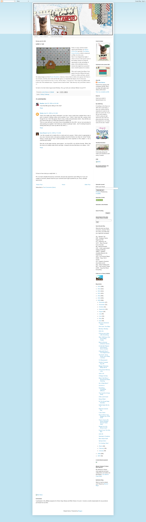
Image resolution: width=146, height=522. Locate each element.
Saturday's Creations (104, 436)
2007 (99, 456)
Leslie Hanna (101, 82)
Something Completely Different (102, 389)
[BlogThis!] (62, 92)
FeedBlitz (98, 193)
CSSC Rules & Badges (57, 36)
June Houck (43, 133)
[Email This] (60, 92)
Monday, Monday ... (104, 328)
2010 (99, 298)
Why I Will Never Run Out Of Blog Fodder (104, 338)
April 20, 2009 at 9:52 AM (51, 103)
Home (36, 36)
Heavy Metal (102, 399)
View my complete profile (102, 92)
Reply (41, 108)
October (101, 307)
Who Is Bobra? (44, 36)
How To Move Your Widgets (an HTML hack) (104, 416)
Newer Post (39, 184)
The (84, 51)
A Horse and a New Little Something (104, 334)
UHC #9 (101, 434)
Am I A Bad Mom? (103, 383)
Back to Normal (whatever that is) (104, 343)
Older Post (87, 184)
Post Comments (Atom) (49, 187)
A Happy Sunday (103, 375)
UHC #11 (101, 331)
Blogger (80, 511)
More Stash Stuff (103, 438)
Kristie (42, 113)
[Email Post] (57, 92)
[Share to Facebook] (65, 92)
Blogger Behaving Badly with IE (103, 366)
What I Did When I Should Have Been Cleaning (104, 379)
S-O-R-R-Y (102, 385)
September (102, 309)
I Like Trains (102, 412)
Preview (98, 191)
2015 (99, 286)
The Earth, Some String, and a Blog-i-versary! (104, 356)
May (100, 318)
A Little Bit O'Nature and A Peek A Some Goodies (104, 347)
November (102, 304)
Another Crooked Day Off (103, 363)
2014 (99, 288)
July (100, 313)
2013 (99, 291)
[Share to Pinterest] (67, 92)
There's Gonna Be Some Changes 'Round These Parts (104, 422)
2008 (99, 453)
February (101, 448)
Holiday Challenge (44, 94)
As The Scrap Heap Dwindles (104, 402)
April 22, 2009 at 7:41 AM (54, 133)
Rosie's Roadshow (55, 77)
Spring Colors (102, 441)
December (102, 302)
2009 (99, 300)
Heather (42, 103)
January (101, 450)
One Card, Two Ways (104, 326)
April (100, 320)
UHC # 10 (101, 373)
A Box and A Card (103, 396)
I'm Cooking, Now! (103, 443)
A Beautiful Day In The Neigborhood (104, 351)
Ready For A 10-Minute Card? (103, 427)
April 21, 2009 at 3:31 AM (51, 113)
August (101, 311)
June (100, 316)
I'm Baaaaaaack (103, 360)
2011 (99, 295)
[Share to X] (64, 92)
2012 (99, 293)
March (101, 446)
